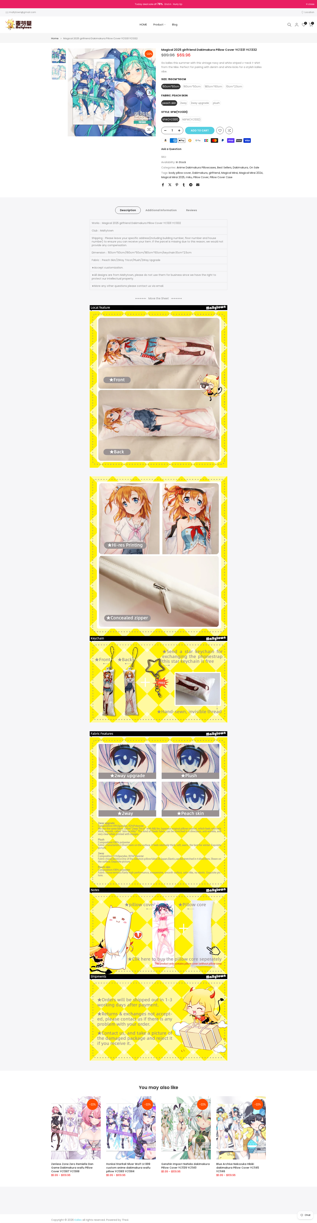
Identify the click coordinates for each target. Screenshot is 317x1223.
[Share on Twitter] (170, 184)
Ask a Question (171, 149)
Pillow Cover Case (221, 177)
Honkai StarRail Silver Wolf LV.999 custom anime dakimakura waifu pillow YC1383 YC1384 (128, 1167)
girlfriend (214, 173)
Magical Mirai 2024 (251, 173)
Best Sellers (224, 167)
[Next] (149, 92)
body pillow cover (180, 173)
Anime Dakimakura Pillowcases (196, 167)
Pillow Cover (201, 177)
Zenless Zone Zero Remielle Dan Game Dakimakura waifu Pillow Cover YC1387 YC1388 (72, 1167)
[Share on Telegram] (190, 184)
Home (55, 38)
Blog (174, 24)
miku (189, 177)
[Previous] (74, 92)
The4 (125, 1220)
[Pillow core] (158, 934)
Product (158, 24)
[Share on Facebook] (163, 184)
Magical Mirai (229, 173)
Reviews (191, 210)
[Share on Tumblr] (183, 184)
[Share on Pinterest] (176, 184)
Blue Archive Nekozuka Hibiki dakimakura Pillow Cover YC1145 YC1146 (237, 1167)
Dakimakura (240, 167)
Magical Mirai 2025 (173, 177)
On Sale (254, 167)
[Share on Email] (197, 184)
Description (128, 210)
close (7, 4)
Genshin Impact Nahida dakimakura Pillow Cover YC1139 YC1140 (185, 1165)
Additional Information (161, 210)
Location (309, 12)
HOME (143, 24)
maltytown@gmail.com (22, 12)
